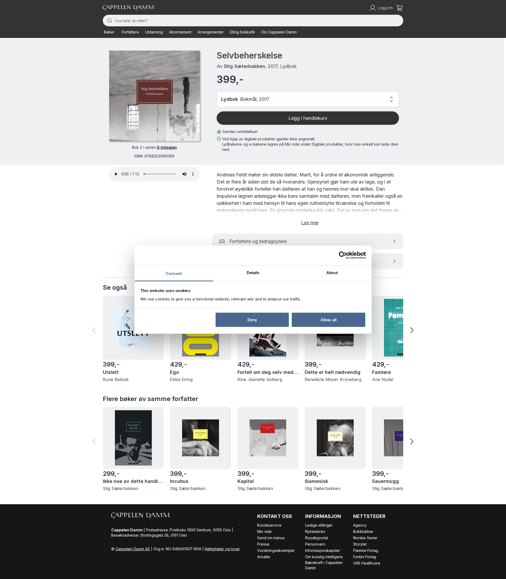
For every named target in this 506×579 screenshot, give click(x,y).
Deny (252, 320)
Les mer (310, 222)
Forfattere (130, 32)
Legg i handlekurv (307, 118)
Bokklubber (363, 531)
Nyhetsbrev (315, 531)
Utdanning (154, 32)
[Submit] (109, 20)
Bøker (109, 32)
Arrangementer (211, 32)
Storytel (360, 544)
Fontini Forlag (364, 557)
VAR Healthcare (366, 563)
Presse (263, 544)
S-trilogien (167, 147)
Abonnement (180, 32)
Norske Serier (365, 538)
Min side (264, 531)
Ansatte (263, 557)
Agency (360, 525)
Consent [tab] (174, 273)
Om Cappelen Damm (279, 32)
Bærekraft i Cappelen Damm (324, 565)
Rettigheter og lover (222, 549)
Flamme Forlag (365, 550)
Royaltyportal (316, 538)
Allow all (328, 320)
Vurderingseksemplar (276, 550)
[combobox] (253, 20)
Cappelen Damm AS (132, 549)
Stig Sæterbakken (244, 66)
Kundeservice (269, 525)
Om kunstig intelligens (324, 557)
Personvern (315, 544)
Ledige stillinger (319, 525)
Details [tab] (253, 272)
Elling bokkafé (242, 32)
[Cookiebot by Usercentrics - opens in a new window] (343, 255)
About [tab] (332, 272)
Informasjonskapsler (322, 550)
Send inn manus (271, 538)
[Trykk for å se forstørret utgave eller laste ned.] (154, 96)
